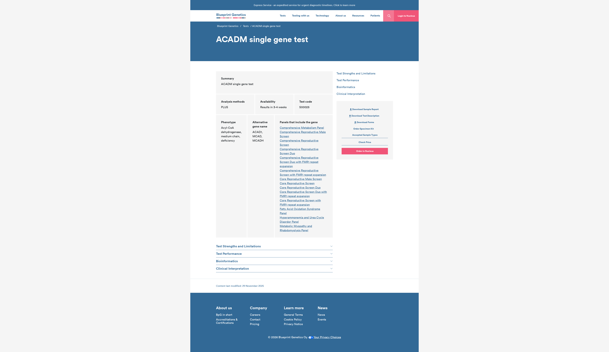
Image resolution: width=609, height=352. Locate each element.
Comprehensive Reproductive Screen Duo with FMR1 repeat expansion (299, 162)
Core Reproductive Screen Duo (300, 187)
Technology (322, 15)
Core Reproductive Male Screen (301, 179)
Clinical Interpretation (232, 268)
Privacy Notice (293, 324)
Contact (255, 319)
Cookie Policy (293, 319)
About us (340, 15)
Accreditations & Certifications (227, 321)
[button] (406, 16)
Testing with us (300, 15)
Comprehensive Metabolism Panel (302, 128)
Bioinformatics (227, 261)
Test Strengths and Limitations (238, 246)
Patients (375, 15)
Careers (255, 315)
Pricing (254, 324)
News (321, 315)
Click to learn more (344, 5)
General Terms (293, 315)
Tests (283, 15)
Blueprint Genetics (227, 26)
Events (322, 319)
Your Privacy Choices (327, 337)
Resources (358, 15)
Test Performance (229, 253)
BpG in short (224, 315)
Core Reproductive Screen (297, 183)
